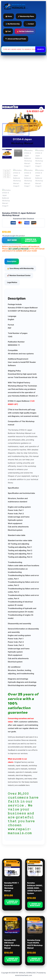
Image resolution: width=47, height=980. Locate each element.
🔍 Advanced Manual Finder (15, 39)
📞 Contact (30, 24)
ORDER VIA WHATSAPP (31, 240)
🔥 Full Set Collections (25, 31)
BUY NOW (12, 240)
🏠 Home (8, 16)
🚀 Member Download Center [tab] (18, 275)
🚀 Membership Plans (26, 16)
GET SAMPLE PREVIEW (18, 249)
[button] (41, 109)
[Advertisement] (23, 79)
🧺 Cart (8, 31)
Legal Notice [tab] (12, 282)
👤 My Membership (12, 24)
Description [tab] (11, 261)
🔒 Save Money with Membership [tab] (20, 268)
